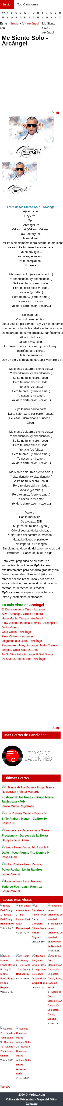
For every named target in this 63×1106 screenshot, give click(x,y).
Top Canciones (27, 4)
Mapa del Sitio (46, 1099)
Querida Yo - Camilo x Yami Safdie (7, 1046)
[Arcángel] (19, 193)
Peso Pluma (10, 857)
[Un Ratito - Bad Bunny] (23, 960)
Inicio (6, 4)
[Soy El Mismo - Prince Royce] (7, 964)
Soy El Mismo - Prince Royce (7, 974)
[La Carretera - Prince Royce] (39, 914)
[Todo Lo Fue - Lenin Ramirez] (22, 881)
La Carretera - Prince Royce (39, 924)
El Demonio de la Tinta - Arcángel (23, 609)
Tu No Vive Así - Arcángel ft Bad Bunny (27, 654)
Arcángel (36, 605)
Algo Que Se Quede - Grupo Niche (39, 974)
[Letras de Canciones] (27, 768)
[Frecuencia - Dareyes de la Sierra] (25, 830)
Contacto (31, 1103)
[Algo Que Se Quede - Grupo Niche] (39, 964)
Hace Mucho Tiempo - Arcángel (22, 618)
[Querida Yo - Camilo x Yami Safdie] (7, 1037)
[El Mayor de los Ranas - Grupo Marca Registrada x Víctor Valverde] (31, 791)
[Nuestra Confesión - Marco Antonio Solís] (23, 1042)
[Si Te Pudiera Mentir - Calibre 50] (24, 813)
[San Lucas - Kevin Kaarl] (23, 910)
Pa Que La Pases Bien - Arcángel (24, 658)
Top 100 (5, 1086)
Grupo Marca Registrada (18, 806)
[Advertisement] (31, 78)
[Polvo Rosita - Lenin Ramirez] (22, 864)
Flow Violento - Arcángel (17, 636)
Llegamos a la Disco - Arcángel (22, 641)
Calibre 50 (8, 823)
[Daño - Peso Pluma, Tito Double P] (25, 847)
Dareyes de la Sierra (15, 840)
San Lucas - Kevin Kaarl (23, 919)
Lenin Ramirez (11, 874)
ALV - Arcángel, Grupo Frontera (22, 614)
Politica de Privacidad (20, 1099)
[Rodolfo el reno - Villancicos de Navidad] (55, 919)
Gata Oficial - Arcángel (16, 632)
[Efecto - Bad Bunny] (7, 910)
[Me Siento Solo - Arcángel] (57, 113)
